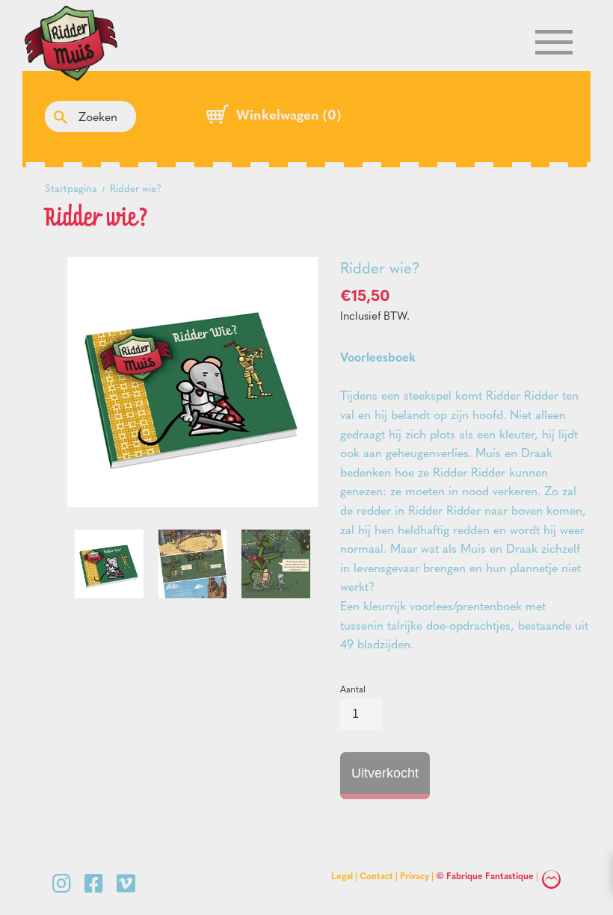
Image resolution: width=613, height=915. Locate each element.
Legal (342, 875)
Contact (376, 875)
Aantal (353, 688)
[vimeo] (126, 882)
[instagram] (64, 882)
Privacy (414, 875)
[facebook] (96, 882)
